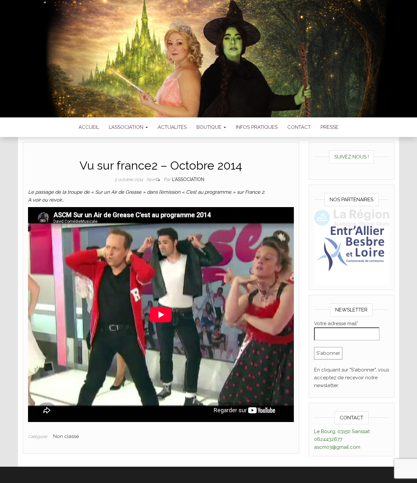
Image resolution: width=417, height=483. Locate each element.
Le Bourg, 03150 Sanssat (342, 431)
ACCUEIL (89, 127)
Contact (299, 127)
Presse (329, 127)
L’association (127, 127)
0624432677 (328, 439)
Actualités (172, 127)
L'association (188, 179)
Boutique (209, 127)
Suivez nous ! (351, 157)
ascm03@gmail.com (337, 447)
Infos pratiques (257, 127)
